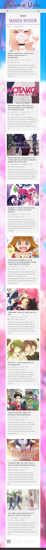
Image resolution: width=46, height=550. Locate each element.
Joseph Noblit (14, 60)
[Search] (38, 11)
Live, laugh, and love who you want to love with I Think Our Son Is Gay (21, 514)
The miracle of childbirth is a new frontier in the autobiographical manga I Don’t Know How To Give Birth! (22, 262)
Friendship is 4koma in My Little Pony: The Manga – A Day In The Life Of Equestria (21, 210)
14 (27, 541)
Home (9, 26)
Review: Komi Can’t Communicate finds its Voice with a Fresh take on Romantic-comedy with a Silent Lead (22, 160)
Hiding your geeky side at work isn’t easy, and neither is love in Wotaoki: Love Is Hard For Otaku (21, 107)
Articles (12, 114)
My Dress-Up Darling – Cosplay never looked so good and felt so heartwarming (21, 55)
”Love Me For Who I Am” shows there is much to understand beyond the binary (21, 464)
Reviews (17, 62)
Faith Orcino (13, 317)
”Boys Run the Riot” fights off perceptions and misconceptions (19, 414)
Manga (12, 62)
